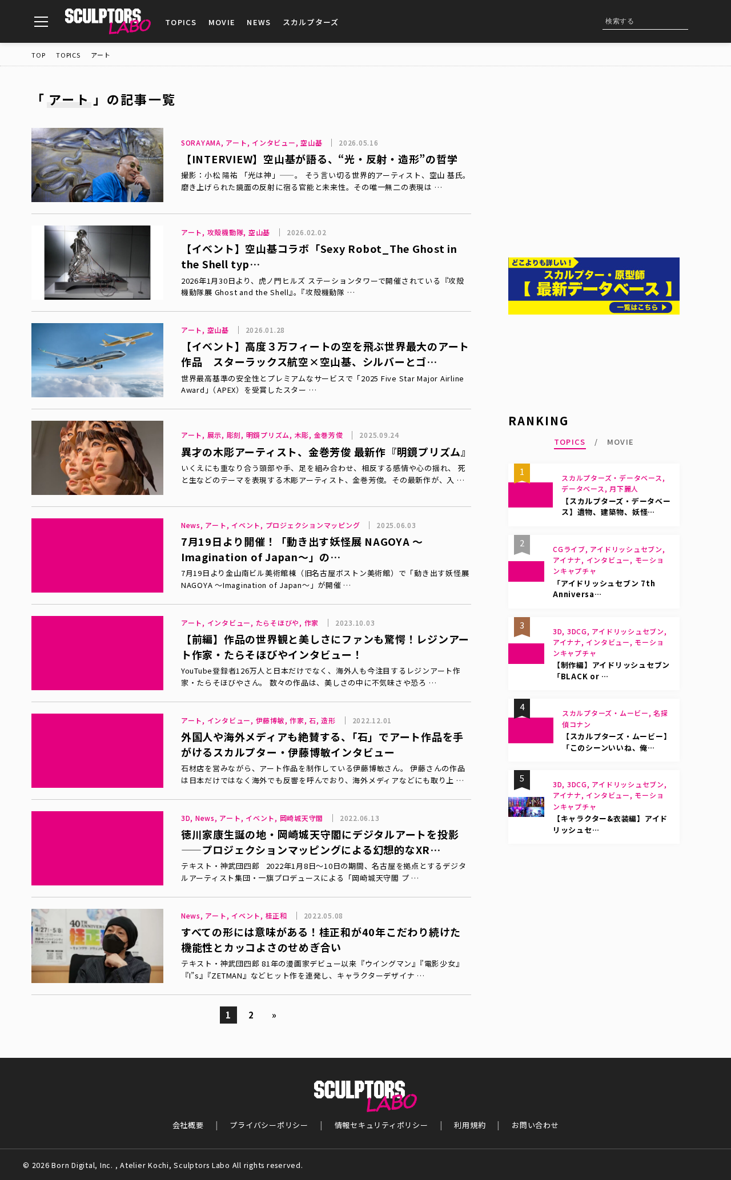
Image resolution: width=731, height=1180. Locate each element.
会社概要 (188, 1124)
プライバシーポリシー (269, 1124)
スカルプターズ (311, 22)
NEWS (259, 22)
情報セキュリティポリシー (381, 1124)
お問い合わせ (535, 1124)
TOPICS (181, 22)
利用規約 (469, 1124)
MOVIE (222, 22)
